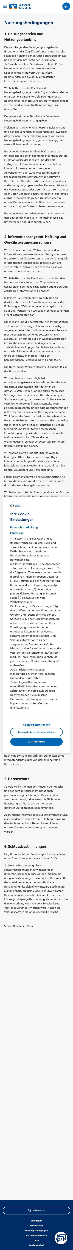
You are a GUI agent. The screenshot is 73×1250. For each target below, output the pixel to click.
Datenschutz (36, 1225)
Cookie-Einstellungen (36, 724)
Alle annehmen (36, 741)
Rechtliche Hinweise (36, 1235)
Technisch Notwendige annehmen (36, 732)
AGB (36, 1240)
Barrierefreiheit (36, 1245)
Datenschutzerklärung (24, 527)
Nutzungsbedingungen (36, 1230)
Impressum (36, 1220)
